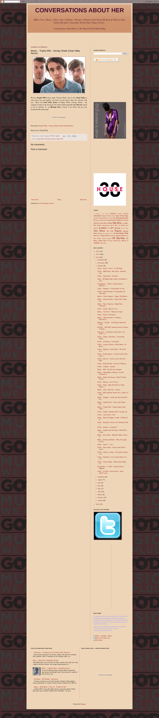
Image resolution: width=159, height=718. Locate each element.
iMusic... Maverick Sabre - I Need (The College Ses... (112, 300)
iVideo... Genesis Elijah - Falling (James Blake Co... (111, 463)
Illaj (123, 223)
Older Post (83, 200)
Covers (100, 218)
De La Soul (109, 218)
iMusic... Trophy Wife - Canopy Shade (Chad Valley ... (111, 408)
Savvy (98, 236)
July (99, 483)
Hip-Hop (117, 222)
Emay (97, 220)
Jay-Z (112, 225)
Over (112, 233)
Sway (126, 236)
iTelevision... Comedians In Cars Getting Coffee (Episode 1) (52, 652)
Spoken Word (120, 235)
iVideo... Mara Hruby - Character (107, 276)
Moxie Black (124, 228)
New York (110, 231)
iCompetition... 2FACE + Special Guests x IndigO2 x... (110, 285)
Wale (104, 241)
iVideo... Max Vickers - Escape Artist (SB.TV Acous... (111, 448)
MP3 (112, 228)
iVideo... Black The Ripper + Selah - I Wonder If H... (112, 418)
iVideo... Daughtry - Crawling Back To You (110, 289)
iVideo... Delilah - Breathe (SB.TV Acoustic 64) (112, 412)
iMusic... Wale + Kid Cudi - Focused (108, 390)
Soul (106, 235)
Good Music (103, 223)
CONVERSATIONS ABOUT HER (79, 10)
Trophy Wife (59, 139)
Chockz (96, 218)
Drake (126, 218)
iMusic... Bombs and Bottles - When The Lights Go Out (112, 441)
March (100, 494)
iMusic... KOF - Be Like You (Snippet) (109, 369)
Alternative (98, 215)
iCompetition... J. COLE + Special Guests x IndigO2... (110, 467)
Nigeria (118, 230)
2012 (97, 254)
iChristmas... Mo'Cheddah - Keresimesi (46, 679)
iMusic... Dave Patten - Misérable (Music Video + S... (112, 436)
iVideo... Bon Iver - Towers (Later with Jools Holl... (111, 360)
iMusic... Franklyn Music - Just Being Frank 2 (56, 668)
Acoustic (113, 213)
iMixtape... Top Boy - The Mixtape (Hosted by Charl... (111, 323)
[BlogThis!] (69, 136)
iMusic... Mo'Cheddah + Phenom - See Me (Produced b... (110, 373)
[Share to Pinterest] (76, 136)
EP (94, 220)
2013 (97, 251)
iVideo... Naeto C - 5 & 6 (105, 444)
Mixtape (117, 228)
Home (59, 200)
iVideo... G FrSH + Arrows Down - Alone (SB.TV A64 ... (110, 472)
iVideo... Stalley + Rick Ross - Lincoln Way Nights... (110, 338)
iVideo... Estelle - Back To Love (107, 309)
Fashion (119, 220)
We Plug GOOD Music (114, 241)
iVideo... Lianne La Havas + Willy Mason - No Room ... (111, 345)
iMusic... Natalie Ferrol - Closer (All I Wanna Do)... (111, 403)
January (100, 500)
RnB (126, 233)
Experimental (112, 220)
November (101, 263)
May (99, 489)
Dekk (114, 218)
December (101, 260)
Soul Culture (112, 236)
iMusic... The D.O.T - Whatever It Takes (110, 312)
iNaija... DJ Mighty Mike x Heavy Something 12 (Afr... (112, 280)
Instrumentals (106, 225)
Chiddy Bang (124, 216)
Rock (95, 235)
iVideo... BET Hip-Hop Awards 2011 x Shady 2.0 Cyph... (112, 393)
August (100, 480)
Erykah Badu (103, 220)
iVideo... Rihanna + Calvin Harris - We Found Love (111, 350)
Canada (117, 216)
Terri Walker (97, 238)
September (101, 477)
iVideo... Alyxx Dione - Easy (106, 415)
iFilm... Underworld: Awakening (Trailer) (46, 660)
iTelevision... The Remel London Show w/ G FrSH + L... (111, 333)
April (99, 491)
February (101, 497)
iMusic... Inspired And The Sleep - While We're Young (112, 431)
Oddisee (100, 233)
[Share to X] (71, 136)
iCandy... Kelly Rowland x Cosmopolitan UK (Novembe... (111, 292)
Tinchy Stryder (106, 238)
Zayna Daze (103, 243)
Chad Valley (48, 139)
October (100, 266)
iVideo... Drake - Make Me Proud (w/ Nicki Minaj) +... (110, 386)
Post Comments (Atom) (46, 203)
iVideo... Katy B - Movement (106, 315)
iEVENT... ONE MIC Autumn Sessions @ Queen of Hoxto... (112, 328)
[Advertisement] (79, 37)
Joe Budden (121, 225)
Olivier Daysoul (107, 233)
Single (103, 235)
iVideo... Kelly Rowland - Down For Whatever (111, 364)
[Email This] (67, 136)
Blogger (83, 704)
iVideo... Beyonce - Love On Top (107, 382)
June (99, 486)
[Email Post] (63, 136)
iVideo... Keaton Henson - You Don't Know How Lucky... (112, 355)
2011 (97, 257)
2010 (97, 504)
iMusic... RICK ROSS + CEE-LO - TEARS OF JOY (50, 687)
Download (119, 218)
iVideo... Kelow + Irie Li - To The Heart (110, 268)
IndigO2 (99, 225)
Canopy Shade (40, 139)
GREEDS (96, 223)
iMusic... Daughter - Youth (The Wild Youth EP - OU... (112, 398)
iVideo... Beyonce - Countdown (107, 427)
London (102, 227)
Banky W (105, 216)
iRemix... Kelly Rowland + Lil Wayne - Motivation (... (109, 318)
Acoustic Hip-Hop (122, 214)
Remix (54, 139)
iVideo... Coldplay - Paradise (106, 366)
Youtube (96, 242)
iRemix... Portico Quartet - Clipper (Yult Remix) (112, 296)
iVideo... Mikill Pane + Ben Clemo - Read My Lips (111, 272)
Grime (110, 223)
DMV (104, 218)
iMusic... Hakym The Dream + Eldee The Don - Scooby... (112, 378)
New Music (99, 230)
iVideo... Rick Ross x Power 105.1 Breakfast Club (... (112, 423)
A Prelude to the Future (101, 213)
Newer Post (34, 200)
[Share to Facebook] (73, 136)
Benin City (111, 216)
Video (100, 240)
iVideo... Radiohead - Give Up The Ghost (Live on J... (112, 458)
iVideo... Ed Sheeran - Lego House (108, 341)
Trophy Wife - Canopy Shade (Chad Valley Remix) (56, 126)
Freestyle (125, 220)
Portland (116, 233)
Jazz (116, 225)
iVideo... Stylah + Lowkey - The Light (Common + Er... (112, 453)
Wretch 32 (125, 241)
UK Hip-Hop (118, 238)
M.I (108, 228)
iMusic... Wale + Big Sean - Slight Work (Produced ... (109, 305)
